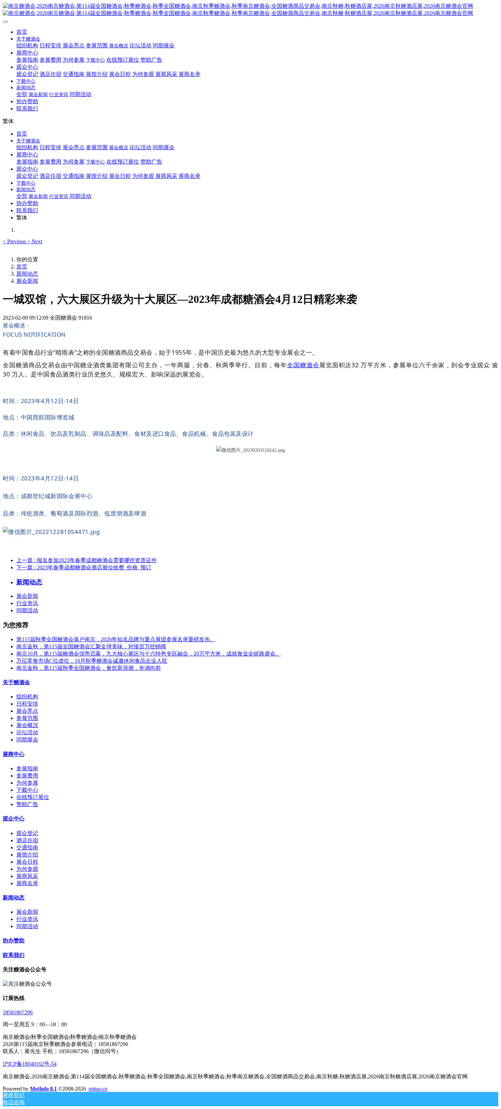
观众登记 (27, 833)
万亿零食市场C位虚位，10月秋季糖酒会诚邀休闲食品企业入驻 (91, 661)
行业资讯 (27, 603)
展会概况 (27, 725)
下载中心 (27, 790)
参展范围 (27, 718)
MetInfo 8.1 (43, 1089)
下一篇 (83, 567)
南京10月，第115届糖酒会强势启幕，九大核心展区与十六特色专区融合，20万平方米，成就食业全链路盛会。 (148, 654)
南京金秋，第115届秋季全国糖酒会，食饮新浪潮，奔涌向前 (88, 668)
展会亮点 (27, 711)
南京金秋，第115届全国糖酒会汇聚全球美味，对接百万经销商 (91, 646)
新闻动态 (27, 274)
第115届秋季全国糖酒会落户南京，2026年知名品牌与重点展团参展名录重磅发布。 (115, 639)
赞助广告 (27, 804)
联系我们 (14, 955)
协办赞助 (14, 940)
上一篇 (86, 560)
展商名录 (27, 883)
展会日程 (27, 862)
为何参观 (27, 869)
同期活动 (27, 610)
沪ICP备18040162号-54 (30, 1064)
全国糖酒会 (303, 365)
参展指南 (27, 768)
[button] (15, 241)
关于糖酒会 (16, 682)
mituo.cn (98, 1089)
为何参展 (27, 783)
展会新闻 (27, 281)
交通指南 (27, 847)
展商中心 (14, 754)
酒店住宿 (27, 840)
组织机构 (27, 696)
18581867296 (18, 1012)
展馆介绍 (27, 855)
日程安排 (27, 704)
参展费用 (27, 776)
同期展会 (27, 739)
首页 (21, 32)
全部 (21, 94)
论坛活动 (27, 732)
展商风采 (27, 876)
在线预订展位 (32, 797)
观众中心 (14, 818)
